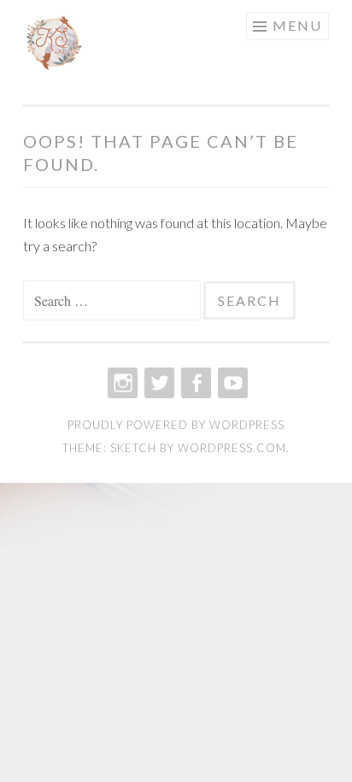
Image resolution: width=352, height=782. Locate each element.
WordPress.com (232, 448)
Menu (297, 25)
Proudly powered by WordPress (176, 425)
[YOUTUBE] (231, 382)
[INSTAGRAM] (121, 382)
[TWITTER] (157, 382)
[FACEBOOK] (194, 382)
